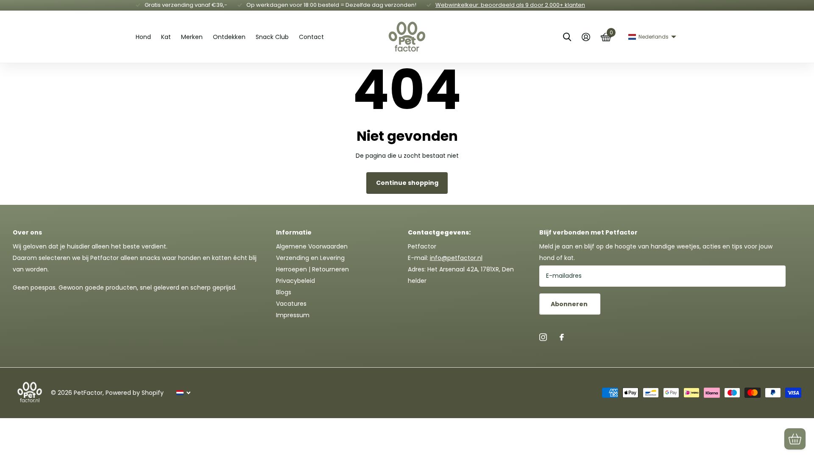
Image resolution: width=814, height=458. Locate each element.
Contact (311, 37)
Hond (143, 37)
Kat (166, 37)
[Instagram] (543, 337)
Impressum (292, 315)
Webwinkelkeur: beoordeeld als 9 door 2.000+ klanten (510, 5)
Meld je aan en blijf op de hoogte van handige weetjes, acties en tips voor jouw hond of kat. (655, 252)
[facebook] (562, 337)
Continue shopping (407, 183)
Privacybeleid (295, 280)
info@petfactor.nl (456, 258)
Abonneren (570, 304)
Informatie (294, 232)
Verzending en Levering (310, 258)
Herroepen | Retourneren (312, 269)
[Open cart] (795, 439)
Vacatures (291, 303)
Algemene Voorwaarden (312, 246)
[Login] (585, 37)
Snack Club (272, 37)
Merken (192, 37)
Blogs (283, 292)
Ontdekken (229, 37)
